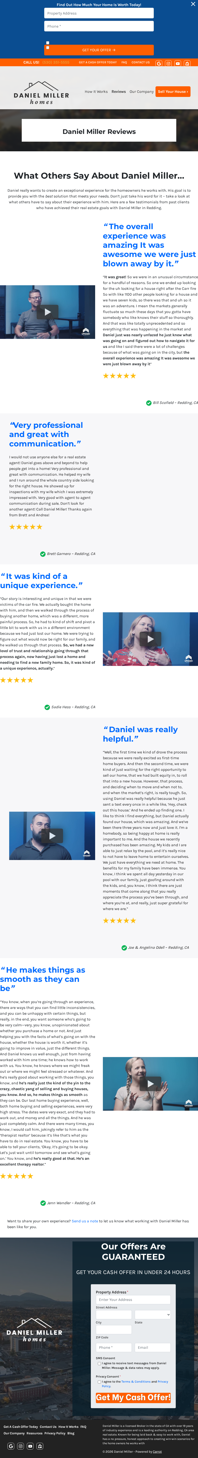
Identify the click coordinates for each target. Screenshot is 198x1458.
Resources (34, 1433)
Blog (70, 1433)
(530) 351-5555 (55, 62)
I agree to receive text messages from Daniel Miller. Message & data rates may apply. (134, 1365)
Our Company (142, 91)
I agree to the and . (135, 1384)
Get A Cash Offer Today (98, 62)
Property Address (112, 1292)
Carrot (157, 1451)
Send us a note (85, 1221)
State (138, 1322)
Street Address (106, 1307)
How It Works (96, 91)
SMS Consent (105, 1358)
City (98, 1322)
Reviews (119, 91)
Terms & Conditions (136, 1381)
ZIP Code (102, 1337)
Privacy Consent (108, 1376)
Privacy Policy (54, 1433)
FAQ (124, 62)
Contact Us (141, 62)
